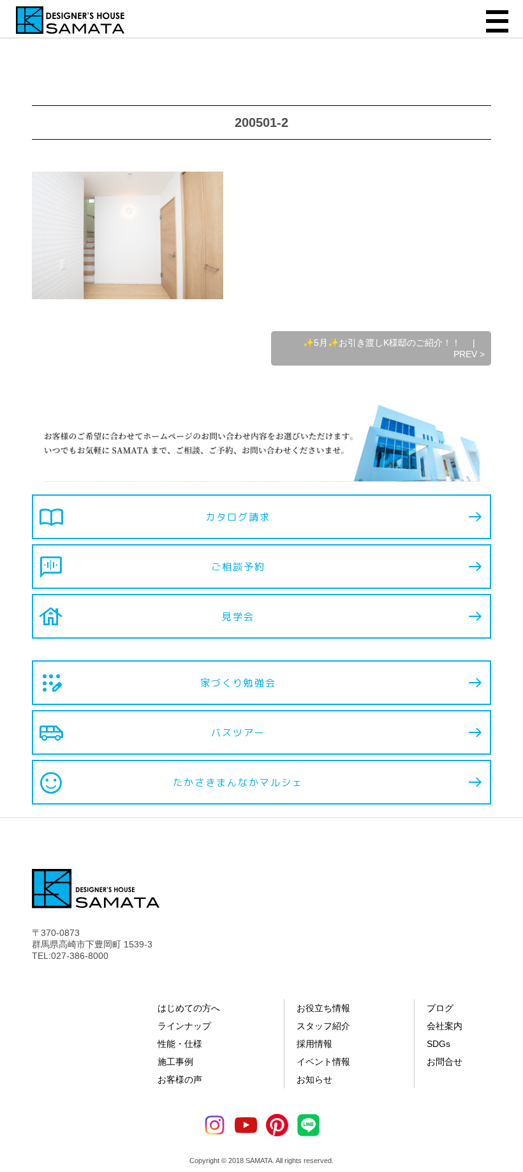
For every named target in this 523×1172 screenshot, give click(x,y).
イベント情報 (323, 1062)
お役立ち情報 (323, 1008)
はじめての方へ (189, 1008)
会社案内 (444, 1026)
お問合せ (444, 1062)
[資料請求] (507, 966)
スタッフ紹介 (323, 1026)
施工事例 (175, 1062)
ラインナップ (184, 1026)
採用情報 (314, 1044)
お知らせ (314, 1079)
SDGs (438, 1044)
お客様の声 (180, 1079)
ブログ (440, 1008)
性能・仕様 (180, 1044)
